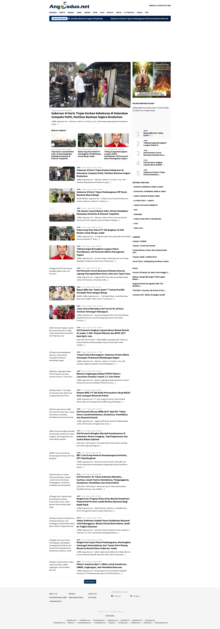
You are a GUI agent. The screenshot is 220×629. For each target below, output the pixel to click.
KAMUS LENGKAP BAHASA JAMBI (147, 196)
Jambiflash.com (84, 620)
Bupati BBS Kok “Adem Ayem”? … (153, 134)
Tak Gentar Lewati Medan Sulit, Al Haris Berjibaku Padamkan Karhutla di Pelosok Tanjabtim (102, 212)
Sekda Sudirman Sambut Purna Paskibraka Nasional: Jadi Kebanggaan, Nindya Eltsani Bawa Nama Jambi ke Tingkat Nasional (103, 523)
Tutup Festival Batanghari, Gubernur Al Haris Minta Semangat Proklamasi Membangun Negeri (103, 356)
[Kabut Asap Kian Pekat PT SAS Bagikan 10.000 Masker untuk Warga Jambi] (63, 140)
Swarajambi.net (100, 623)
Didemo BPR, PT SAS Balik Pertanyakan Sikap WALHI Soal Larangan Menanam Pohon (103, 394)
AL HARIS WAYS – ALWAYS (144, 200)
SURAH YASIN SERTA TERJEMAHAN (147, 219)
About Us (53, 594)
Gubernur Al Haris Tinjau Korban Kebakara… (154, 173)
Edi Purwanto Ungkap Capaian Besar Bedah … (153, 163)
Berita (79, 518)
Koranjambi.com (99, 620)
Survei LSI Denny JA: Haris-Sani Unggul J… (151, 272)
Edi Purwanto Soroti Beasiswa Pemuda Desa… (154, 154)
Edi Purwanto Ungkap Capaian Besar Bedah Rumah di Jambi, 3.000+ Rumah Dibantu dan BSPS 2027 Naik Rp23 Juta (103, 333)
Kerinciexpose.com (161, 623)
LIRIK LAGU (138, 228)
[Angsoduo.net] (69, 5)
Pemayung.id (123, 623)
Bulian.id (112, 623)
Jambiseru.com (112, 620)
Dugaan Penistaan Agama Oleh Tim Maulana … (148, 284)
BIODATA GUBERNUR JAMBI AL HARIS (148, 187)
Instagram (136, 596)
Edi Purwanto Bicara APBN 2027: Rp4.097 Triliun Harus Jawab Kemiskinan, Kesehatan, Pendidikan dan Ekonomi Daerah (102, 414)
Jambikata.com (137, 620)
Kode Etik (92, 594)
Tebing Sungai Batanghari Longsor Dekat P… (154, 144)
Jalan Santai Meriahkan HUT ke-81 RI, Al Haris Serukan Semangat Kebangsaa (100, 310)
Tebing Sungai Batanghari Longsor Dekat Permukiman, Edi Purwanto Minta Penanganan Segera (90, 155)
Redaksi (72, 594)
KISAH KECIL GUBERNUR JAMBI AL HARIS (150, 191)
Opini (79, 327)
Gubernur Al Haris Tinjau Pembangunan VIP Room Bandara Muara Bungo (113, 18)
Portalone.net (135, 623)
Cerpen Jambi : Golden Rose (145, 257)
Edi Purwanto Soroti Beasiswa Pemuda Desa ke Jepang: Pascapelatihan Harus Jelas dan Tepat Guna (116, 155)
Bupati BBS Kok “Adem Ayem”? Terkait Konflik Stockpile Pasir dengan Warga (101, 291)
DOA (135, 210)
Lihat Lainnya (90, 581)
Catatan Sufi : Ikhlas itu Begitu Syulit (149, 295)
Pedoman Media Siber (58, 597)
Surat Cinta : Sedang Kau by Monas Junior (151, 261)
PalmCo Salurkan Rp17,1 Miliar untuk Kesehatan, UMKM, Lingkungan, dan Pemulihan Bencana (102, 566)
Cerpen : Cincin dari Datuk (144, 246)
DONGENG (138, 214)
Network (92, 597)
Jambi (79, 167)
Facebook (117, 596)
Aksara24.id (148, 623)
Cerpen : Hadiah (139, 241)
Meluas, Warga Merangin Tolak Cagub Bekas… (149, 278)
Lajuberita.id (124, 620)
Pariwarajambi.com (84, 623)
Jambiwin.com (72, 620)
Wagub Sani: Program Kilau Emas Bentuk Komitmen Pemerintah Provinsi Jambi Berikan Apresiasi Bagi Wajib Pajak (103, 501)
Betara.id (71, 623)
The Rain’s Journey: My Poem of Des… (149, 290)
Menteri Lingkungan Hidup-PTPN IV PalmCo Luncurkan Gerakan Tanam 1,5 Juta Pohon (98, 375)
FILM (136, 223)
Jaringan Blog (55, 601)
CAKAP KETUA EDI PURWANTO (146, 205)
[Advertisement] (110, 40)
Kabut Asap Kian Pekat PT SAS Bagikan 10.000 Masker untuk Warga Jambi (63, 154)
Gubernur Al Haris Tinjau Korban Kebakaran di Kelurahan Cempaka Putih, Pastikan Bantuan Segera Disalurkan (89, 115)
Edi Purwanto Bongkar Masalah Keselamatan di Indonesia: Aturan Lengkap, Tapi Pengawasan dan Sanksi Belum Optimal (102, 436)
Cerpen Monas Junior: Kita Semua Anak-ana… (150, 251)
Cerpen (136, 237)
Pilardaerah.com (59, 623)
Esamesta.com (150, 620)
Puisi (135, 268)
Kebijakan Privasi (76, 597)
